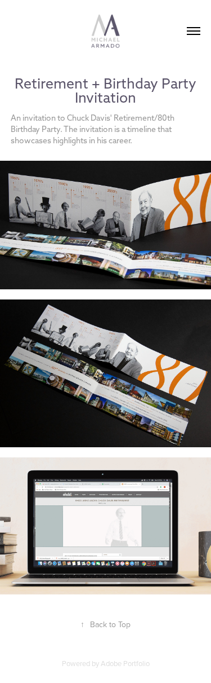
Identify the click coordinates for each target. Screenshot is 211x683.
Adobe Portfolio (125, 663)
